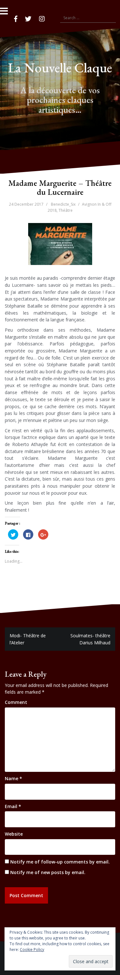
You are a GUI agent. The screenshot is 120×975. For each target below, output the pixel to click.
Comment (16, 702)
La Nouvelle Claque (60, 68)
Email (13, 806)
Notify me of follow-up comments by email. (60, 862)
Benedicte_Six (63, 204)
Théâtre (66, 210)
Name (13, 778)
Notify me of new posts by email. (47, 872)
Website (14, 834)
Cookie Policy (32, 949)
